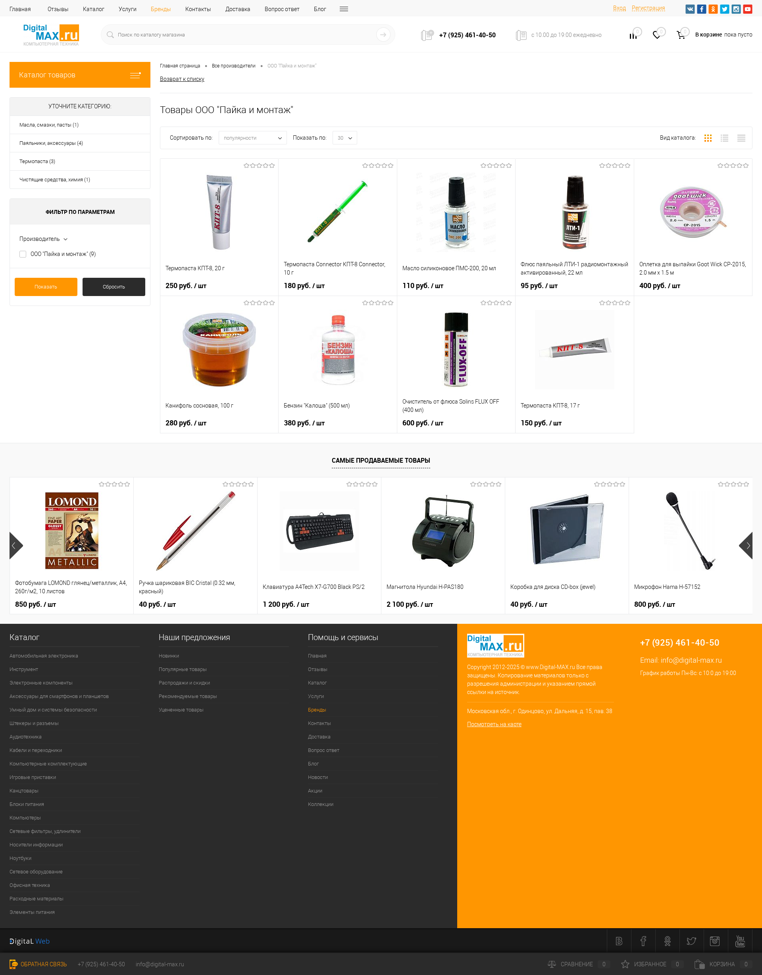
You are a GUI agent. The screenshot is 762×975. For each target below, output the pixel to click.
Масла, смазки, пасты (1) (49, 125)
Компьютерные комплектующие (48, 764)
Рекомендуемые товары (188, 696)
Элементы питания (32, 912)
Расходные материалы (37, 899)
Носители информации (36, 845)
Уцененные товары (181, 710)
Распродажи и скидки (184, 683)
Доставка (237, 9)
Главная (20, 9)
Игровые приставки (33, 777)
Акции (315, 791)
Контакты (198, 9)
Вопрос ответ (282, 9)
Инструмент (24, 669)
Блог (320, 9)
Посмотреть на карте (494, 724)
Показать (46, 287)
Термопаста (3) (37, 161)
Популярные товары (183, 669)
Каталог (93, 9)
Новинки (169, 656)
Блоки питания (27, 804)
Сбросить (114, 287)
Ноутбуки (20, 858)
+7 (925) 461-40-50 (101, 964)
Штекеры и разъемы (34, 723)
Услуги (128, 9)
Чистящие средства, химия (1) (54, 180)
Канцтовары (24, 791)
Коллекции (320, 804)
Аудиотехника (26, 737)
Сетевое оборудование (36, 872)
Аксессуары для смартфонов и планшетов (59, 696)
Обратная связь (43, 964)
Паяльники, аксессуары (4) (51, 143)
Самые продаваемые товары (381, 460)
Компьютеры (25, 818)
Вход (619, 8)
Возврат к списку (182, 79)
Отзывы (58, 9)
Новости (318, 777)
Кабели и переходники (36, 750)
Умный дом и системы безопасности (53, 710)
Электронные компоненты (41, 683)
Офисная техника (30, 885)
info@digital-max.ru (691, 660)
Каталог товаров (47, 75)
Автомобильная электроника (44, 656)
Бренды (161, 9)
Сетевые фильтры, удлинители (45, 831)
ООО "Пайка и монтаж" (63, 254)
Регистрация (648, 8)
